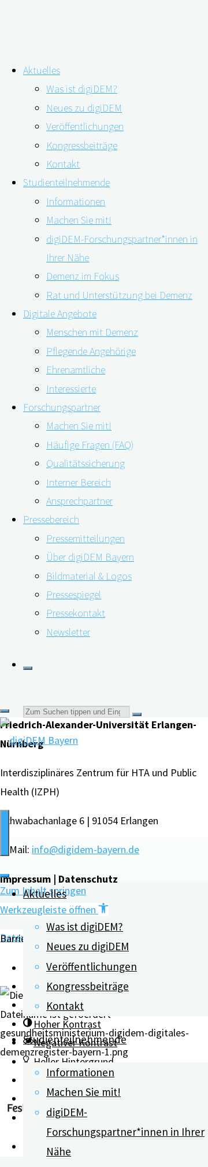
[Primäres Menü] (4, 833)
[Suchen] (27, 668)
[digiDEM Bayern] (39, 740)
